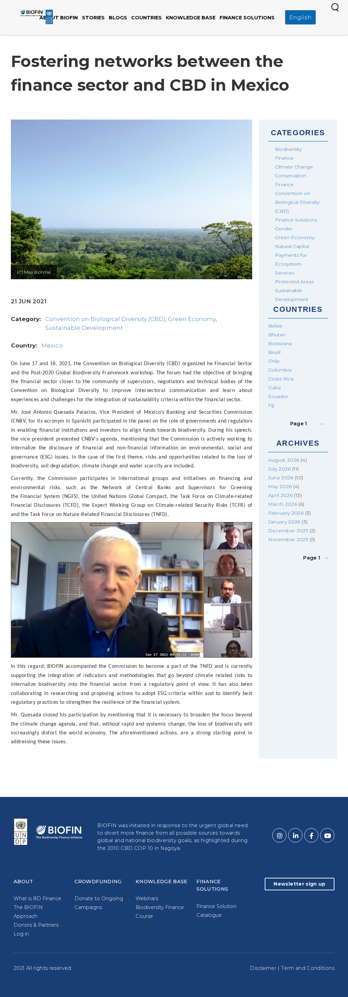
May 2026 (280, 486)
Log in (21, 934)
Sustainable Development (84, 327)
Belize (275, 326)
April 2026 (280, 495)
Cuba (274, 388)
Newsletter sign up (299, 884)
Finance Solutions (247, 18)
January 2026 (284, 522)
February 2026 (286, 513)
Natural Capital (292, 246)
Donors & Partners (36, 925)
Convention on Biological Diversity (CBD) (105, 319)
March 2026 (282, 504)
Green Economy (192, 319)
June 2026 (281, 478)
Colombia (280, 370)
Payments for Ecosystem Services (291, 264)
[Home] (36, 16)
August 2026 (283, 460)
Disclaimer (263, 968)
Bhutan (276, 335)
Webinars (147, 898)
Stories (93, 18)
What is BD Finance (37, 898)
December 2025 (288, 531)
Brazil (274, 352)
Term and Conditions (307, 968)
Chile (274, 361)
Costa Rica (280, 379)
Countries (146, 18)
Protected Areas (294, 282)
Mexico (52, 345)
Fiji (271, 405)
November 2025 (288, 539)
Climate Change (294, 167)
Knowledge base (190, 18)
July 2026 (279, 469)
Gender (284, 229)
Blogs (118, 18)
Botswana (280, 343)
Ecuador (278, 396)
